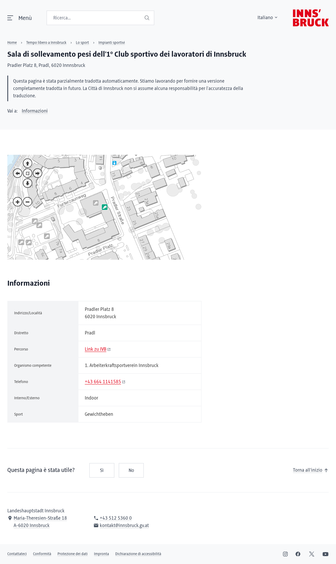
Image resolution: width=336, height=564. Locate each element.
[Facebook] (298, 554)
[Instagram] (285, 554)
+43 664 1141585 (103, 382)
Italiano (265, 17)
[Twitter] (311, 554)
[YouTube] (325, 554)
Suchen (147, 18)
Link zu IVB (95, 349)
